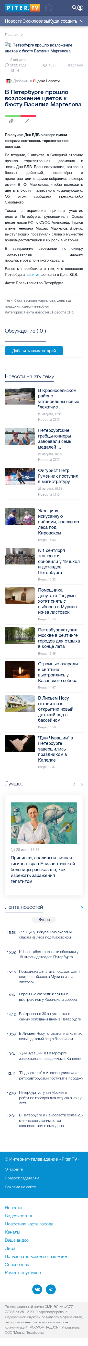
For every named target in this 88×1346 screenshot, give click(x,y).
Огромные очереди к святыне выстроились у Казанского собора (48, 997)
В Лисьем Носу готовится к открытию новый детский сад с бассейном (50, 1036)
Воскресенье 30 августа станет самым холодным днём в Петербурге (50, 1016)
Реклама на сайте (20, 1187)
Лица (10, 1248)
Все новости (80, 908)
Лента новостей (37, 312)
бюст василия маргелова (34, 300)
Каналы (12, 1232)
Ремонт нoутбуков (23, 1272)
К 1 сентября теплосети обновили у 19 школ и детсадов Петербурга (48, 954)
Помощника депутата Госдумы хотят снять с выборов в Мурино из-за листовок (49, 976)
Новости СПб (63, 312)
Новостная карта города (29, 1224)
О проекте (14, 1169)
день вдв (64, 300)
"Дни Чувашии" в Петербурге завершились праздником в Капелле (50, 1056)
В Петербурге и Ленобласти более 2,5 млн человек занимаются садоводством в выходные (51, 1120)
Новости (13, 21)
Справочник (17, 1264)
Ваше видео (17, 1240)
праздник (12, 306)
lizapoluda (75, 65)
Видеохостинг (19, 1216)
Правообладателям (22, 1178)
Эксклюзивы (35, 21)
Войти (80, 8)
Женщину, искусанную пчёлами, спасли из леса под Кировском (46, 934)
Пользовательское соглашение (36, 1256)
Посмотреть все (25, 336)
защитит (33, 274)
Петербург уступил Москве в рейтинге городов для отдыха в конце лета (50, 1097)
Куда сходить (63, 21)
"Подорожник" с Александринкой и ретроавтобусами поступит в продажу (51, 1075)
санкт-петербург (35, 306)
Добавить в (36, 81)
